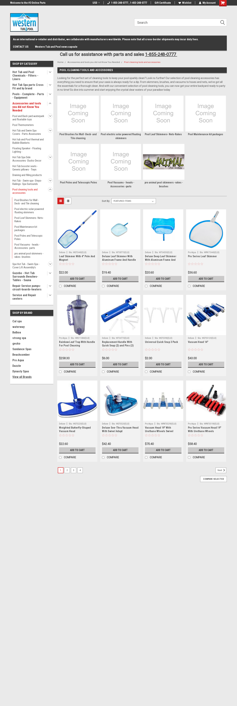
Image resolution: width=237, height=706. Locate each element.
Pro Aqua (18, 360)
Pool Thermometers (23, 125)
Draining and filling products (27, 175)
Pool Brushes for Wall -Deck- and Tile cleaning (26, 201)
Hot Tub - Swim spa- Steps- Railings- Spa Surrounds (27, 182)
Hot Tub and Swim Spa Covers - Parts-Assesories (26, 132)
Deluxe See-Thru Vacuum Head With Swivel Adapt (120, 429)
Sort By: (106, 201)
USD (95, 2)
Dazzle (16, 366)
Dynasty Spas (20, 371)
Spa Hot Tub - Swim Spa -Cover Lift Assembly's (26, 265)
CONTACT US (21, 46)
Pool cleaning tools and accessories (25, 191)
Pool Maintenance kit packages (25, 228)
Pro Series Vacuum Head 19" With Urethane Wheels (204, 429)
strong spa (19, 338)
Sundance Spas (21, 349)
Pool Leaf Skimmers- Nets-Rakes (29, 219)
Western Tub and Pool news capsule (56, 46)
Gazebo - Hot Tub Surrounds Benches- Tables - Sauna (25, 276)
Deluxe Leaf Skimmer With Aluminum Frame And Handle (119, 258)
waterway (18, 327)
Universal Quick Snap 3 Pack (161, 341)
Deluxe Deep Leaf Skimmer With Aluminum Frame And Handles (160, 260)
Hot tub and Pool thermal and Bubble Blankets (28, 141)
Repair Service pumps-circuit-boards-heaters (26, 287)
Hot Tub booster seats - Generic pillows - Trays (25, 167)
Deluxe (62, 252)
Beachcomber (21, 354)
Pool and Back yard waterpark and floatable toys (28, 117)
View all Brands (22, 377)
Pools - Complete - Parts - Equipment (28, 95)
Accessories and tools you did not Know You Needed (26, 107)
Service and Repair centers (24, 296)
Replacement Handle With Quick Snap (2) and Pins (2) (118, 343)
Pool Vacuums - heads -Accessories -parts (27, 246)
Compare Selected (213, 479)
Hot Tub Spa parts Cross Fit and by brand (28, 86)
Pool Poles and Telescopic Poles (28, 237)
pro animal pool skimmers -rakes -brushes (29, 255)
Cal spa (17, 321)
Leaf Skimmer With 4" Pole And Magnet (77, 258)
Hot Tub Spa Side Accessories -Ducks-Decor (26, 159)
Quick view (77, 246)
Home (60, 62)
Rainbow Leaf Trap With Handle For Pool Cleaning (77, 343)
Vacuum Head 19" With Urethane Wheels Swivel (159, 429)
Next (220, 470)
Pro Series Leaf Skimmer (202, 256)
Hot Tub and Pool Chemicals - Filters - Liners (25, 75)
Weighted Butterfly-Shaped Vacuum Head (75, 429)
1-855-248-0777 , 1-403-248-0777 (129, 2)
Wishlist (186, 2)
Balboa (16, 332)
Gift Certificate (163, 2)
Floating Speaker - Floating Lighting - (26, 150)
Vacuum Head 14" (198, 341)
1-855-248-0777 (161, 54)
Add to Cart (77, 278)
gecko (16, 343)
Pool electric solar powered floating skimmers (29, 210)
